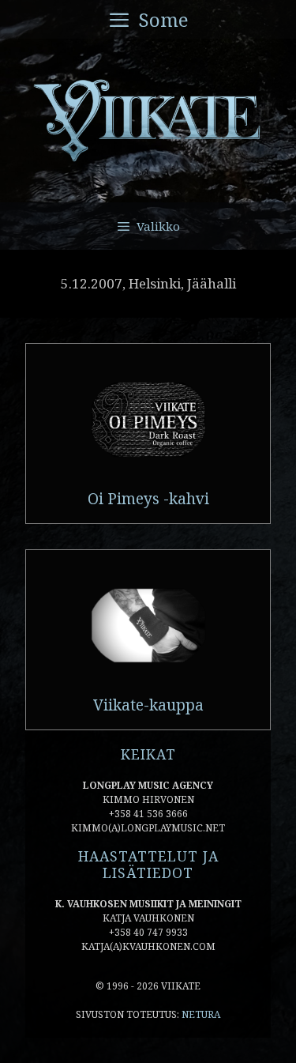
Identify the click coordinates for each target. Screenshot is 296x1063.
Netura (201, 1014)
